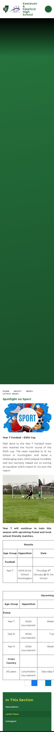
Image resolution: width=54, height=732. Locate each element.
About (18, 391)
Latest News (11, 394)
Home (6, 391)
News (29, 391)
